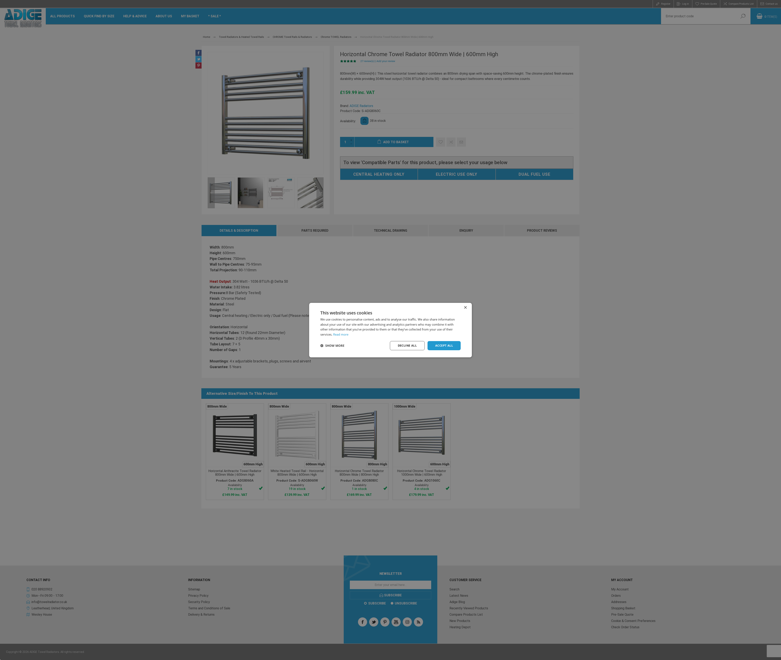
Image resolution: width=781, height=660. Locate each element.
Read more (340, 334)
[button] (332, 345)
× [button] (465, 307)
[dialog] (390, 330)
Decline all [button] (407, 345)
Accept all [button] (444, 345)
